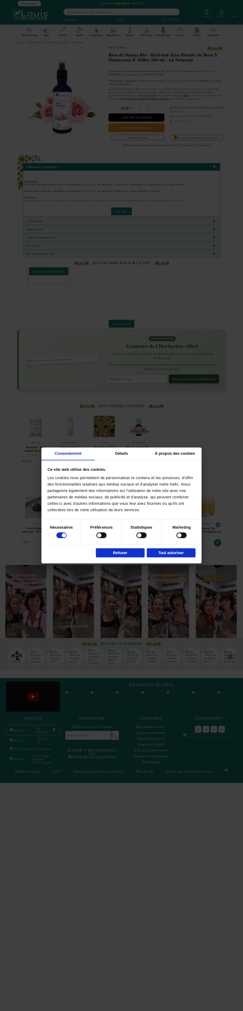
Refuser (120, 553)
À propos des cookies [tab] (175, 453)
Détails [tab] (121, 453)
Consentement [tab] (68, 453)
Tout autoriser (171, 553)
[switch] (101, 535)
